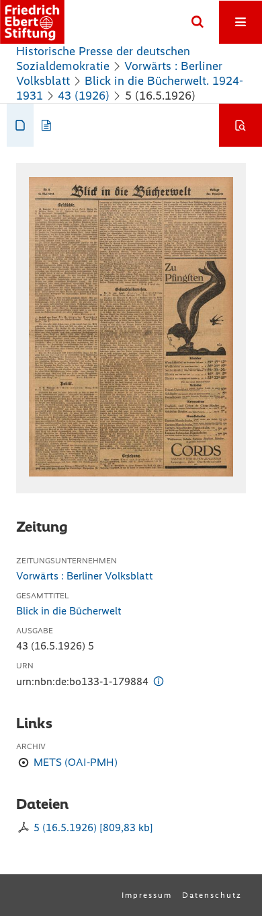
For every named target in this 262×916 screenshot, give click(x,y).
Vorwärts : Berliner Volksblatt (84, 575)
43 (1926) (84, 95)
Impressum (147, 895)
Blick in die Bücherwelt (69, 610)
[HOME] (32, 22)
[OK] (197, 22)
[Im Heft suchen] (240, 125)
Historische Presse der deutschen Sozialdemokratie (103, 58)
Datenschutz (212, 895)
